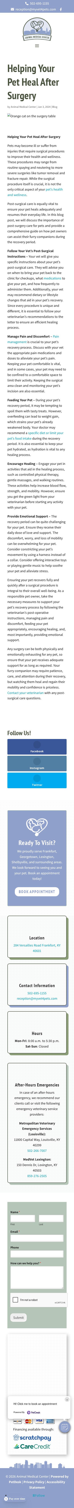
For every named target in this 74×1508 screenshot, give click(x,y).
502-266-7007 (37, 1150)
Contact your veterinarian (25, 693)
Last (41, 1224)
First (12, 1224)
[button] (64, 1427)
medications (52, 278)
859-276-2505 (37, 1176)
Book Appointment (37, 891)
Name (15, 1212)
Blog (54, 106)
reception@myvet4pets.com (37, 998)
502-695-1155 (37, 993)
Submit (18, 1317)
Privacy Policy (34, 1482)
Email (15, 1232)
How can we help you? (25, 1263)
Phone (14, 1247)
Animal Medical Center (23, 106)
